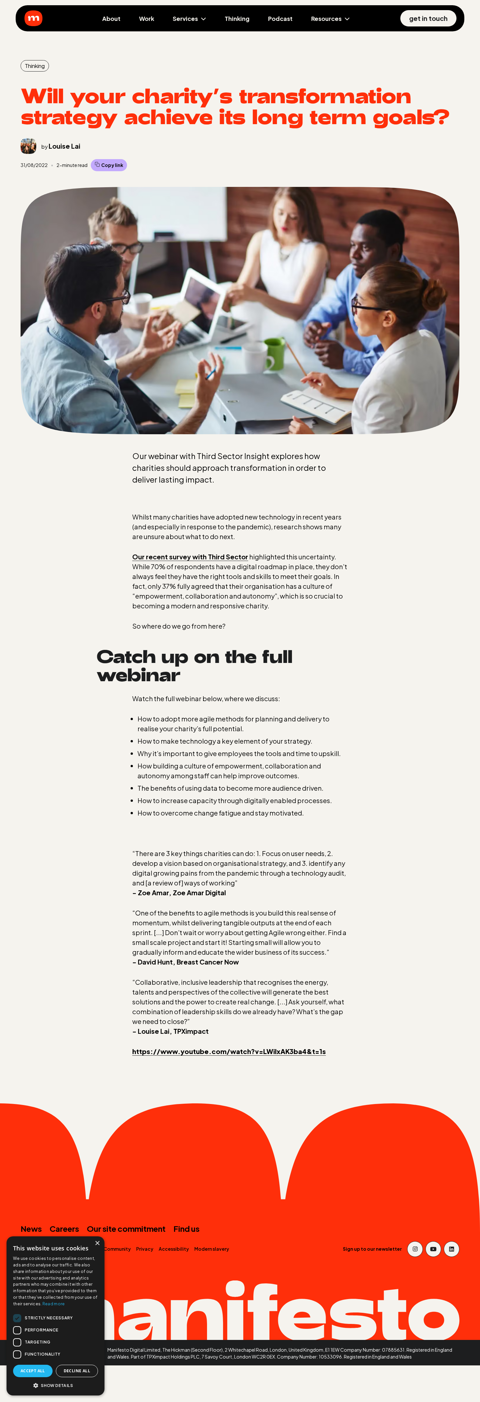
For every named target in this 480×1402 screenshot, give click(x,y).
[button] (55, 1385)
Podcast (280, 18)
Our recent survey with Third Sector (190, 557)
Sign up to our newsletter (372, 1249)
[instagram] (415, 1249)
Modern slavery (211, 1249)
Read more (53, 1303)
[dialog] (55, 1315)
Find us (186, 1228)
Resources (326, 18)
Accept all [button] (33, 1371)
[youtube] (433, 1249)
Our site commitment (126, 1228)
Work (146, 18)
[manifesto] (33, 18)
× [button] (97, 1243)
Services (185, 18)
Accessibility (174, 1249)
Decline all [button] (77, 1371)
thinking (35, 65)
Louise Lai (64, 146)
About (111, 18)
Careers (64, 1228)
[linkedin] (451, 1249)
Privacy (144, 1249)
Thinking (237, 18)
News (31, 1228)
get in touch (428, 18)
